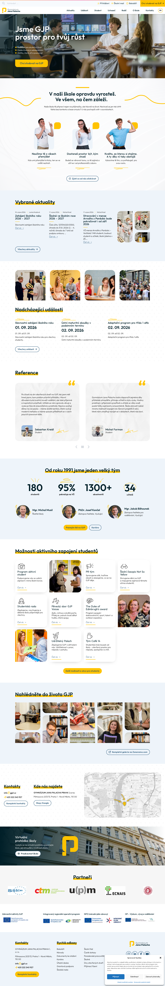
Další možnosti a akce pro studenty (82, 671)
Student (97, 10)
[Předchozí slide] (76, 447)
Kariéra (95, 527)
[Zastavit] (82, 447)
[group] (17, 890)
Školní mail (119, 3)
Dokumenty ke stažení (66, 956)
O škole (136, 10)
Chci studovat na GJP (151, 3)
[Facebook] (141, 953)
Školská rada (62, 969)
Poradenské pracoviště (94, 956)
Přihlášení (104, 3)
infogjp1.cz (10, 793)
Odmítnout (134, 977)
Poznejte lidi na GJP (75, 527)
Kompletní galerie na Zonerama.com (129, 752)
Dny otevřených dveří (93, 963)
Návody (60, 952)
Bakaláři (133, 3)
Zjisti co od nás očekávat (84, 178)
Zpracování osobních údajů (142, 982)
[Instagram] (128, 953)
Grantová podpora (65, 966)
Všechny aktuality (26, 249)
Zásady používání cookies (125, 982)
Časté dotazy (90, 952)
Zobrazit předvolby (153, 977)
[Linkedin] (134, 953)
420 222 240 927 (14, 797)
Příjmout (116, 977)
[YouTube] (147, 953)
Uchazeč (111, 10)
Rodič (124, 10)
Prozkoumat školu (29, 853)
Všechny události (26, 349)
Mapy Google (42, 803)
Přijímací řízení (90, 966)
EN (160, 10)
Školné (87, 959)
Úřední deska (63, 963)
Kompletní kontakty (15, 803)
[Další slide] (88, 447)
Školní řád (88, 949)
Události (84, 10)
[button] (160, 958)
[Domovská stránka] (13, 10)
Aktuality (71, 10)
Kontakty (150, 10)
